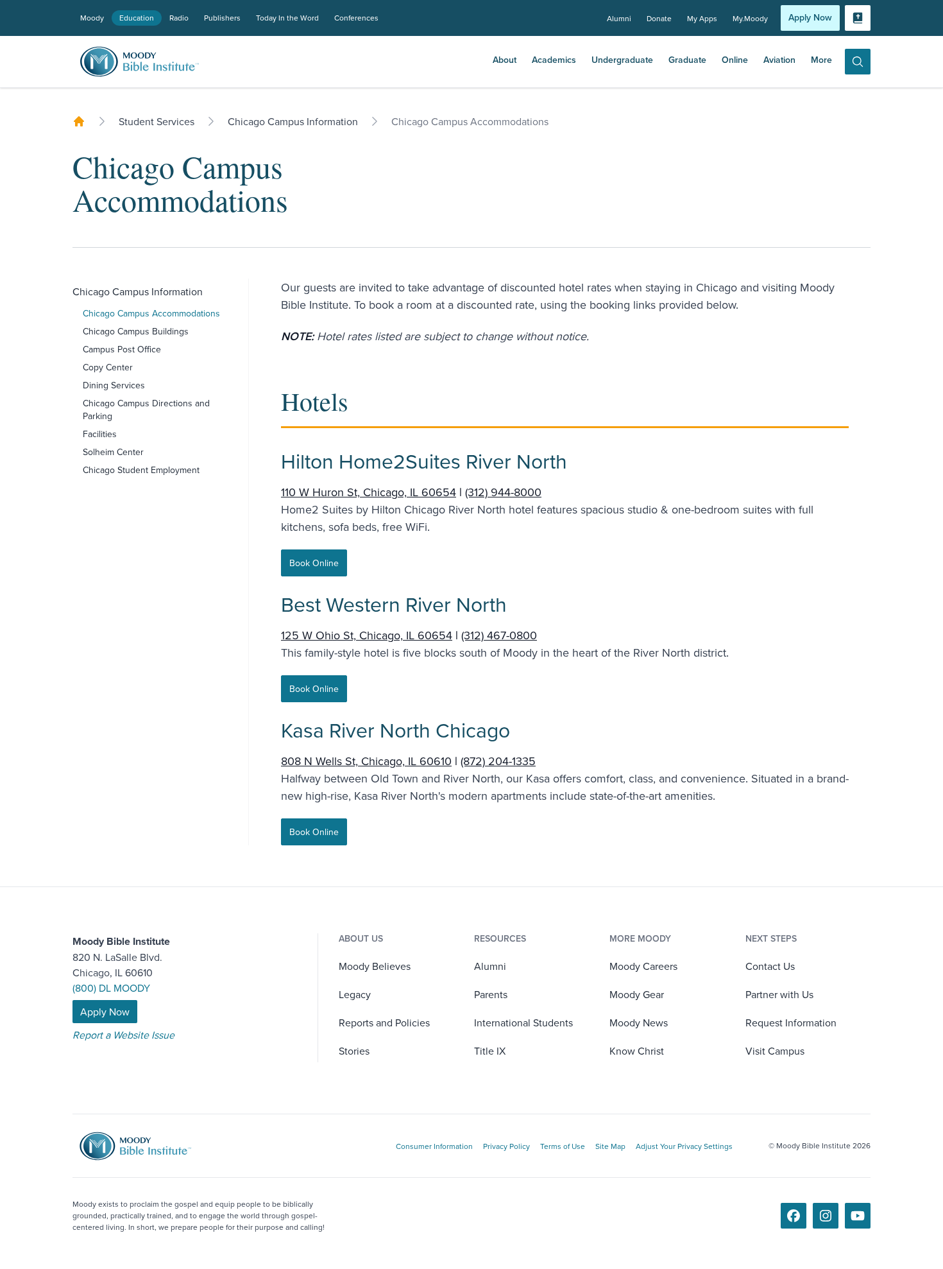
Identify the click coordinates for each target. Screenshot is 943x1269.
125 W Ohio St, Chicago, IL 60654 (366, 635)
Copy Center (108, 367)
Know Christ (636, 1051)
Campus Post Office (122, 349)
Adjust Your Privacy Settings (684, 1146)
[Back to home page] (144, 1146)
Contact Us (770, 966)
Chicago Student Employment (141, 469)
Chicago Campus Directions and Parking (146, 409)
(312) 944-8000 (503, 492)
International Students (523, 1022)
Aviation (779, 59)
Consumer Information (434, 1146)
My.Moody (750, 18)
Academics (554, 59)
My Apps (702, 18)
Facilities (100, 433)
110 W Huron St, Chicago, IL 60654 (368, 492)
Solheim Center (113, 451)
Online (735, 59)
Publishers (222, 17)
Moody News (638, 1022)
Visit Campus (774, 1051)
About (504, 59)
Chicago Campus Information (137, 291)
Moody (92, 17)
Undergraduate (622, 59)
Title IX (489, 1051)
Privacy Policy (506, 1146)
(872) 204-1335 (498, 761)
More (821, 59)
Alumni (619, 18)
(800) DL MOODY (111, 988)
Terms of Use (562, 1146)
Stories (354, 1051)
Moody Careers (643, 966)
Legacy (355, 994)
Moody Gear (636, 994)
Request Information (791, 1022)
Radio (179, 17)
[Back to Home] (78, 121)
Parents (490, 994)
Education (136, 17)
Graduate (687, 59)
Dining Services (114, 385)
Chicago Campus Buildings (136, 331)
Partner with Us (779, 994)
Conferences (356, 17)
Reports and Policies (384, 1022)
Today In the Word (287, 17)
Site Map (610, 1146)
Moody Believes (375, 966)
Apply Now (810, 17)
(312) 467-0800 (499, 635)
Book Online (314, 563)
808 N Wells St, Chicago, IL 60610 (366, 761)
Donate (659, 18)
